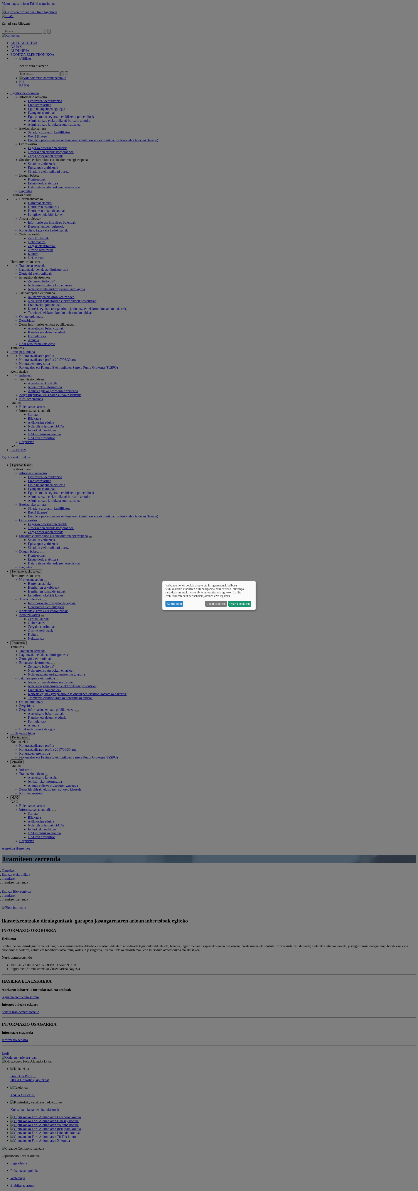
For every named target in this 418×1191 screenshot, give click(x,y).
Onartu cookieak (239, 603)
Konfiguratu (174, 603)
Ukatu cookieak (216, 603)
